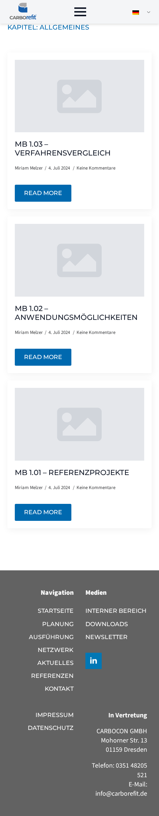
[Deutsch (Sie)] (138, 12)
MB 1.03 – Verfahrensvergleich (63, 148)
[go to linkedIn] (93, 661)
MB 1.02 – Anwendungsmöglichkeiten (76, 313)
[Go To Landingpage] (23, 12)
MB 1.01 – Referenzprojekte (72, 472)
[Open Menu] (80, 12)
